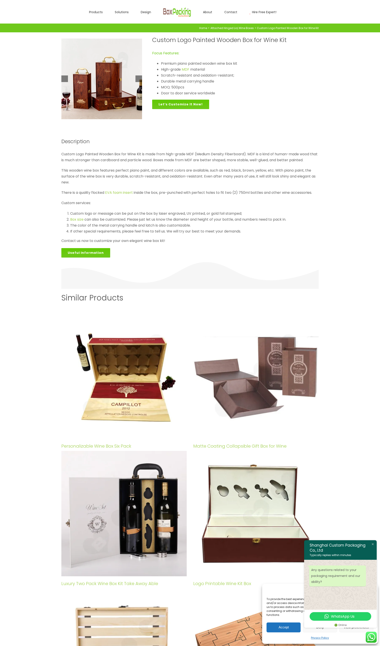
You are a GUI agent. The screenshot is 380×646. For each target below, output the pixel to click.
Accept (284, 627)
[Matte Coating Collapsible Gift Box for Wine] (256, 376)
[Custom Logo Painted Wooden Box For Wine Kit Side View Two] (101, 78)
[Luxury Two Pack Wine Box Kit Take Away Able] (124, 513)
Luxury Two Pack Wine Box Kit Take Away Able (109, 583)
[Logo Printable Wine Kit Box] (256, 513)
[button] (264, 12)
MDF (185, 69)
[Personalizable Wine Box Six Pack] (124, 376)
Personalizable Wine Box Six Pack (96, 446)
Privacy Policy (320, 638)
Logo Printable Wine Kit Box (222, 583)
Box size (77, 219)
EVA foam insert (119, 192)
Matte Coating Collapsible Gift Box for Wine (240, 446)
